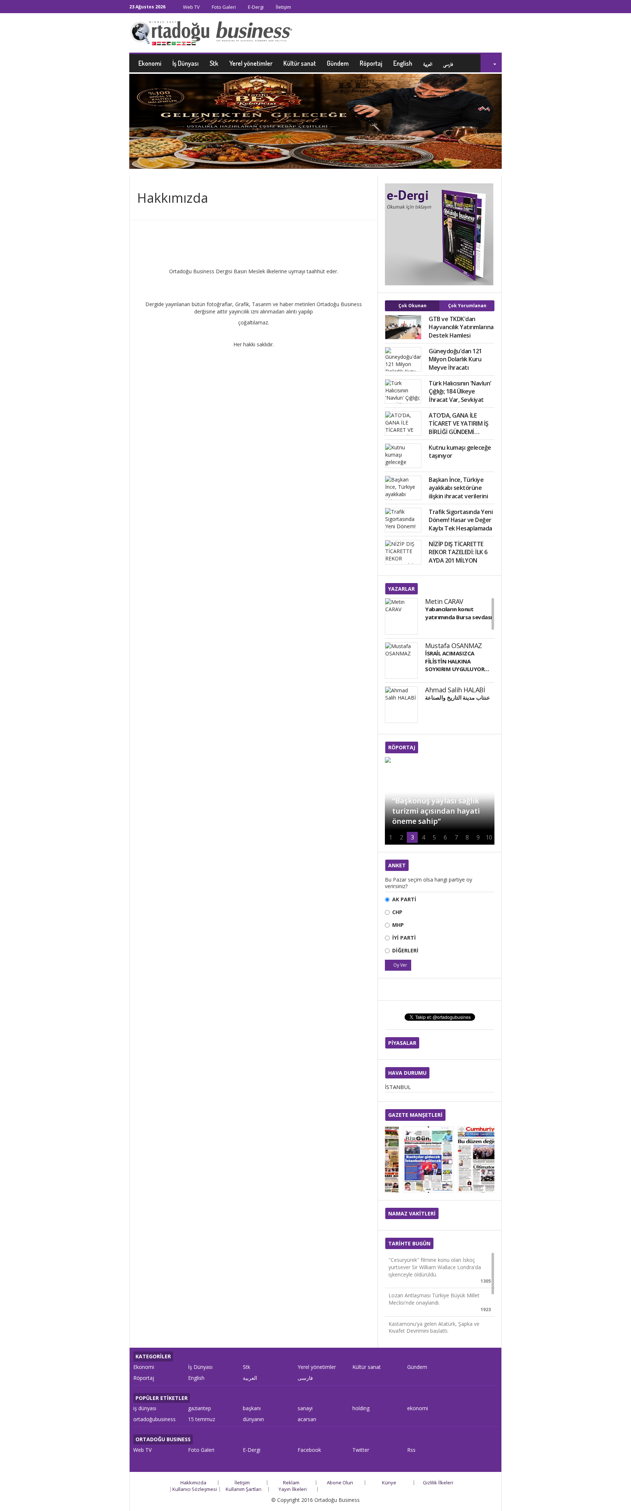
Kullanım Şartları (243, 1489)
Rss (411, 1449)
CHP (397, 912)
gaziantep (199, 1408)
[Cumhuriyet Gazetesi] (467, 1159)
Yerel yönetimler (250, 63)
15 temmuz (201, 1419)
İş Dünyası (185, 63)
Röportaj (371, 63)
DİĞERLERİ (405, 950)
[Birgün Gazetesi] (412, 1159)
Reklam (291, 1482)
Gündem (338, 63)
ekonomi (417, 1408)
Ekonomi (149, 63)
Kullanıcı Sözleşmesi (194, 1489)
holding (361, 1408)
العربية (427, 63)
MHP (398, 924)
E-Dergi (255, 7)
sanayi (305, 1408)
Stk (214, 63)
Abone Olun (340, 1482)
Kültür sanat (299, 63)
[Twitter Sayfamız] (491, 7)
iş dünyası (144, 1408)
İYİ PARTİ (404, 937)
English (402, 63)
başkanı (252, 1408)
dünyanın (253, 1419)
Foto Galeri (223, 7)
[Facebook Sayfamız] (483, 7)
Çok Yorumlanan (467, 305)
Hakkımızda (193, 1482)
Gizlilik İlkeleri (438, 1482)
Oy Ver (399, 965)
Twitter (360, 1449)
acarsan (307, 1419)
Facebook (309, 1449)
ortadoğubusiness (154, 1419)
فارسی (448, 63)
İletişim (283, 7)
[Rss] (499, 7)
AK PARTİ (404, 899)
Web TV (191, 7)
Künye (389, 1482)
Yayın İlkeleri (293, 1489)
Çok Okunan (412, 305)
